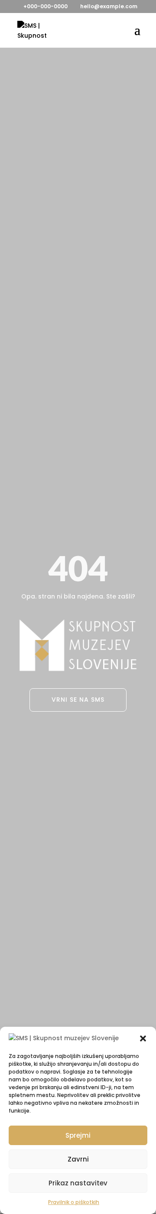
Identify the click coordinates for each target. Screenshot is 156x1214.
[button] (143, 1038)
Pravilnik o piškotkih (73, 1202)
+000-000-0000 (45, 6)
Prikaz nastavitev (78, 1183)
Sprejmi (78, 1135)
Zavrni (78, 1159)
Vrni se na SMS (78, 699)
